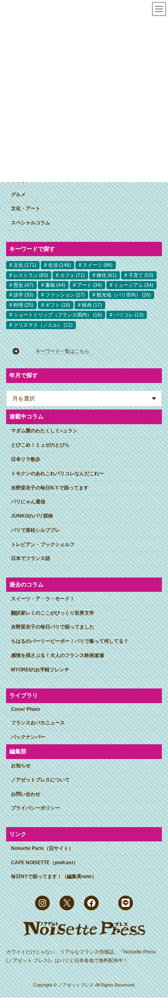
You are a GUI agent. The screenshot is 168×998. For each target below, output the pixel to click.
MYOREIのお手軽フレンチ (40, 670)
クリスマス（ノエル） (43, 325)
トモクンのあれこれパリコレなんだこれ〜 (57, 473)
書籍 (55, 285)
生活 (59, 265)
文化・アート (25, 209)
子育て (140, 275)
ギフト (57, 305)
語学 (23, 295)
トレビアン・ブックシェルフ (43, 544)
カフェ (72, 275)
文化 (24, 265)
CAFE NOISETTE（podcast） (44, 862)
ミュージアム (133, 285)
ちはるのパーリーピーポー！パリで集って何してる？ (69, 641)
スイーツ (98, 265)
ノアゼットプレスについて (40, 780)
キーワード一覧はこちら (64, 351)
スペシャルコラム (30, 223)
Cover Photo (25, 710)
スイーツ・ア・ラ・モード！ (43, 599)
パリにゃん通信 (28, 502)
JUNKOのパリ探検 (32, 516)
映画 (92, 305)
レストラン (30, 275)
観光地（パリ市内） (124, 295)
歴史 (23, 285)
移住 (107, 275)
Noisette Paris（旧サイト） (42, 848)
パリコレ (129, 315)
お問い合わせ (25, 794)
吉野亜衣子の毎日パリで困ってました (52, 627)
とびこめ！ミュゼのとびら (40, 445)
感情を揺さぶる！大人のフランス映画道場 (57, 655)
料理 (23, 305)
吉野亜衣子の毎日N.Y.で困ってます (49, 488)
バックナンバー (28, 737)
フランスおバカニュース (38, 723)
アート (89, 285)
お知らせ (21, 765)
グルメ (18, 194)
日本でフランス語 (30, 559)
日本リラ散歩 (25, 459)
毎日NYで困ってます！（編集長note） (54, 877)
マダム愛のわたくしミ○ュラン (44, 431)
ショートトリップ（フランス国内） (57, 315)
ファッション (65, 295)
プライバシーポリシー (35, 808)
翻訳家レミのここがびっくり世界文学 (52, 613)
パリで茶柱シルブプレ (35, 530)
